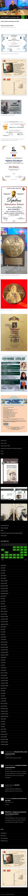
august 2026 (3, 565)
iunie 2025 (3, 601)
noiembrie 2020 (4, 741)
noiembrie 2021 (4, 711)
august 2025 (3, 596)
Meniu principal (26, 17)
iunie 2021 (3, 724)
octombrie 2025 (4, 591)
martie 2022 (3, 701)
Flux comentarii (4, 838)
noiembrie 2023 (4, 649)
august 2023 (3, 657)
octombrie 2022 (4, 683)
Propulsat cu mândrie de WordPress (7, 894)
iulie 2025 (3, 598)
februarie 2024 (4, 642)
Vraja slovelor (4, 535)
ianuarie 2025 (4, 614)
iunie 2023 (3, 662)
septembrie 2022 (4, 685)
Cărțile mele (4, 440)
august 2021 (3, 718)
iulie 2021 (3, 721)
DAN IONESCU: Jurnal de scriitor (10, 17)
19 (2, 554)
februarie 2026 (4, 580)
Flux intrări (3, 835)
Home (2, 451)
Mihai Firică (8, 812)
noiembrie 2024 (4, 619)
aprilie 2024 (3, 637)
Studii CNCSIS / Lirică (5, 445)
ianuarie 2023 (4, 675)
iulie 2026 (3, 567)
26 (2, 557)
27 (6, 557)
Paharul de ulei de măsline (7, 25)
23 (18, 554)
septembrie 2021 (4, 716)
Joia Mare (17, 785)
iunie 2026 (3, 570)
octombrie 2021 (4, 713)
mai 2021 (3, 726)
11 (25, 549)
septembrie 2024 (4, 624)
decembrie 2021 (4, 708)
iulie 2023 (3, 660)
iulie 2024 (3, 629)
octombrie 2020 (4, 744)
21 (10, 554)
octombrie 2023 (4, 652)
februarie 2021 (4, 734)
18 (25, 552)
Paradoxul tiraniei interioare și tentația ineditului (12, 533)
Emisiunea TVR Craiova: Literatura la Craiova (11, 448)
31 (21, 557)
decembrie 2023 (4, 647)
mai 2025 (3, 603)
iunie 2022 (3, 693)
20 (6, 554)
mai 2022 (3, 695)
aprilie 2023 (3, 667)
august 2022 (3, 688)
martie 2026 (3, 578)
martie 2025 (3, 608)
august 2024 (3, 626)
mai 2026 (3, 573)
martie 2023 (3, 670)
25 (25, 554)
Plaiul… (2, 530)
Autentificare (4, 833)
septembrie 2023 (4, 654)
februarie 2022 (4, 703)
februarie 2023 (4, 672)
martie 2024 (3, 639)
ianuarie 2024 (4, 644)
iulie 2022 (3, 690)
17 (21, 552)
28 (10, 557)
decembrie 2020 (4, 739)
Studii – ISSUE (4, 443)
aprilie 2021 (3, 729)
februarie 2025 (4, 611)
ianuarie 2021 (4, 736)
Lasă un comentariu (12, 27)
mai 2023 (3, 665)
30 (18, 557)
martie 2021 (3, 731)
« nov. (2, 559)
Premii (2, 453)
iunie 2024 (3, 631)
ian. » (26, 559)
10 (21, 549)
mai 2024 (3, 634)
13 (6, 552)
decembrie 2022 (4, 678)
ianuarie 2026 (4, 583)
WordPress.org (4, 840)
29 (14, 557)
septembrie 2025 (4, 593)
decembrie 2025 (4, 585)
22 (14, 554)
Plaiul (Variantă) (4, 528)
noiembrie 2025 (4, 588)
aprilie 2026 (3, 575)
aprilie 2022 (3, 698)
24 (21, 554)
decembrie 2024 (4, 616)
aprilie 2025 (3, 606)
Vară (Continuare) (5, 525)
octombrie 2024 (4, 621)
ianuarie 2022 (4, 706)
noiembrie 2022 (4, 680)
